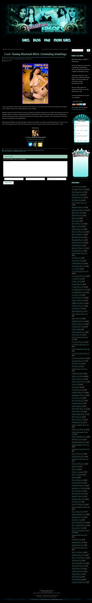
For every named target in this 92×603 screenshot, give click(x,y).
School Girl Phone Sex (78, 505)
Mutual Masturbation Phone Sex (80, 433)
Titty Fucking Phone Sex (79, 563)
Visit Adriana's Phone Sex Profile (35, 139)
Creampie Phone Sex (78, 287)
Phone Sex (75, 467)
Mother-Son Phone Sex (79, 430)
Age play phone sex (9, 150)
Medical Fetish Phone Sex (79, 414)
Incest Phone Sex (77, 398)
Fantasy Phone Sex (77, 327)
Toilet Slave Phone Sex (78, 566)
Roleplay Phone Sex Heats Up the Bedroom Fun (14, 49)
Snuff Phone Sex (77, 540)
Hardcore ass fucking (78, 376)
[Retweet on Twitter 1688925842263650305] (78, 130)
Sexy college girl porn (78, 512)
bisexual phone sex (30, 150)
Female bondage (76, 330)
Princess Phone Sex (77, 480)
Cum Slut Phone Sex (78, 298)
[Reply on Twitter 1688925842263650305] (75, 130)
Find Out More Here (79, 109)
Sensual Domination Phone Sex (81, 507)
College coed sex (76, 282)
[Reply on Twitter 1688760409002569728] (75, 141)
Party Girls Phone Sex (78, 464)
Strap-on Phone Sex (78, 552)
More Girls (62, 40)
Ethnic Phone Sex (77, 319)
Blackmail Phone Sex (56, 57)
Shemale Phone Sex (77, 517)
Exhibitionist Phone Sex (78, 321)
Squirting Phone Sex (78, 545)
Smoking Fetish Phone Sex (79, 535)
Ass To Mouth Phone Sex (79, 203)
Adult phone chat (77, 195)
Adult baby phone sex (12, 57)
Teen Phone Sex (76, 561)
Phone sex (75, 469)
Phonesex (74, 478)
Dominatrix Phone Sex (78, 306)
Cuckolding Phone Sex (78, 292)
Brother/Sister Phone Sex (79, 254)
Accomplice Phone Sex (78, 189)
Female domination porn (78, 332)
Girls (26, 40)
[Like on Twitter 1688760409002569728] (81, 141)
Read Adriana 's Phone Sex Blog (35, 141)
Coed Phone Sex (76, 279)
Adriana (5, 57)
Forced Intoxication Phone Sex (80, 354)
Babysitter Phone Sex (31, 57)
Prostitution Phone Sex (78, 486)
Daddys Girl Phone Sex (78, 303)
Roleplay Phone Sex (77, 494)
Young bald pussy (77, 580)
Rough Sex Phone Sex (78, 499)
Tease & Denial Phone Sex (79, 558)
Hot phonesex (76, 387)
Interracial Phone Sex (78, 401)
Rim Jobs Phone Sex (78, 491)
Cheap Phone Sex (77, 261)
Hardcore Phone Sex (78, 379)
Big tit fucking (39, 57)
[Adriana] (35, 133)
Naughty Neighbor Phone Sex (80, 445)
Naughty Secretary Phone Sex (80, 450)
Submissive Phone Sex (78, 555)
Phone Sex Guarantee (50, 597)
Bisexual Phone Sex (47, 57)
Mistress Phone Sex (78, 420)
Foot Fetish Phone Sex (78, 342)
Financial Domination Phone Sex (80, 338)
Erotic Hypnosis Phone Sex (80, 314)
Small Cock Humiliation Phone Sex (80, 532)
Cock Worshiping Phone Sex (80, 272)
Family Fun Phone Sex (78, 324)
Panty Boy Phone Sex (78, 457)
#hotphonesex (85, 136)
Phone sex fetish (76, 475)
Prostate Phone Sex (78, 483)
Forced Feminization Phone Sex (81, 349)
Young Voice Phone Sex (78, 582)
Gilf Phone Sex (76, 366)
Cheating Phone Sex (78, 264)
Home (38, 597)
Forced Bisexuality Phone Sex (80, 345)
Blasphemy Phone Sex (78, 240)
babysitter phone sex (20, 150)
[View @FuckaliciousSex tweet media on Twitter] (75, 127)
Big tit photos (76, 221)
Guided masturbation (78, 374)
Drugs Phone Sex (77, 309)
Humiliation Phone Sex (78, 393)
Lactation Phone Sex (78, 404)
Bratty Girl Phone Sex (78, 248)
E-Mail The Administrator (35, 599)
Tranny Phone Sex (77, 569)
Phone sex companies (78, 472)
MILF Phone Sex (77, 417)
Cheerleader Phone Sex (79, 266)
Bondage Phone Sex (77, 246)
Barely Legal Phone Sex (79, 210)
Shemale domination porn (79, 515)
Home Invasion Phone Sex (79, 382)
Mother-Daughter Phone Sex (80, 425)
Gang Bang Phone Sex (78, 361)
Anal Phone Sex (76, 200)
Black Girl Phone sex (78, 235)
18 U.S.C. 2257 (43, 597)
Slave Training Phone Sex (79, 525)
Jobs (55, 597)
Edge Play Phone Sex (78, 311)
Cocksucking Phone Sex (79, 276)
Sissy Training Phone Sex (79, 523)
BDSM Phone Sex (77, 216)
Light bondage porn (77, 406)
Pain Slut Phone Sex (78, 454)
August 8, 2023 (77, 123)
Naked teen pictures (77, 440)
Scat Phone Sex (76, 502)
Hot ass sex (75, 385)
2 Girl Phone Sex (77, 187)
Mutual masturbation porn (79, 437)
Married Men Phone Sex (79, 409)
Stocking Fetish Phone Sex (79, 548)
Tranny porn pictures (78, 571)
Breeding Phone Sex (78, 251)
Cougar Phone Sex (77, 284)
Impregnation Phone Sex (79, 395)
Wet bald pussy (76, 577)
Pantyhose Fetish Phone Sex (80, 459)
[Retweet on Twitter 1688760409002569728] (78, 141)
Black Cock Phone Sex (78, 232)
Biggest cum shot (77, 227)
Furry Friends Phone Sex (79, 358)
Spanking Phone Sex (78, 543)
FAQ (47, 40)
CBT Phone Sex (76, 258)
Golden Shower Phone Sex (79, 369)
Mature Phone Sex (77, 412)
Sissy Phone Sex (77, 520)
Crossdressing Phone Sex (18, 59)
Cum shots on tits (28, 59)
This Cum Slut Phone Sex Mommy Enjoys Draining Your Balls (53, 49)
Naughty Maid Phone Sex (79, 442)
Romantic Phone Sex (78, 497)
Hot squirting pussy (77, 390)
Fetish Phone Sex (77, 335)
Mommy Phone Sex (77, 423)
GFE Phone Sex (76, 364)
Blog (37, 40)
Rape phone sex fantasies (79, 488)
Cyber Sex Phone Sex (78, 301)
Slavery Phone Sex (77, 528)
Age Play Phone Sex (22, 57)
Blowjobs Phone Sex (78, 243)
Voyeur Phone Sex (77, 574)
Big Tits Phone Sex (77, 224)
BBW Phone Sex (77, 213)
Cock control (10, 59)
